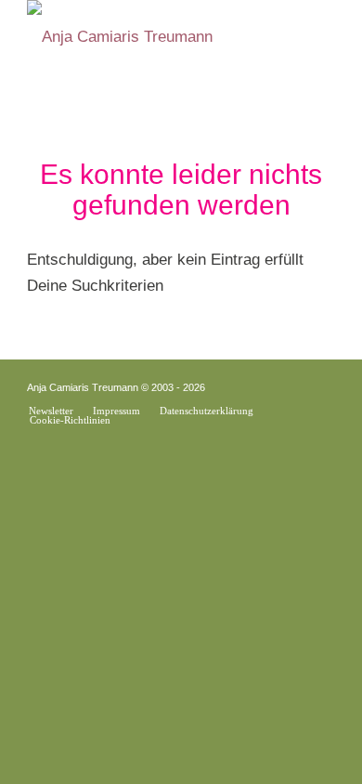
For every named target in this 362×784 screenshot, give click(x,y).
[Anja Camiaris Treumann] (150, 37)
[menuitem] (51, 410)
